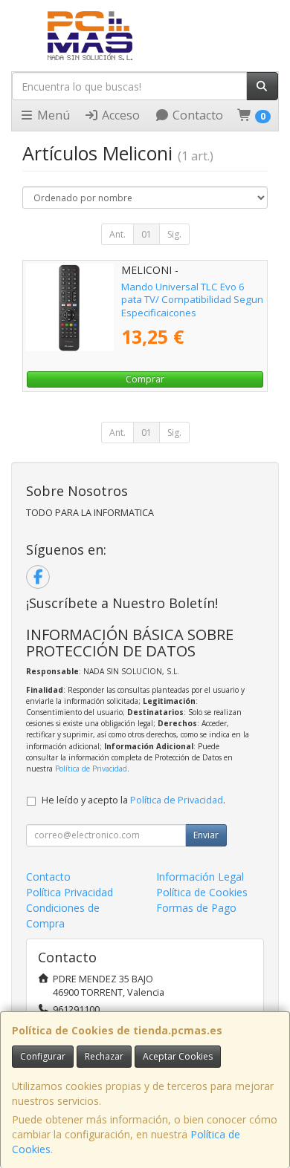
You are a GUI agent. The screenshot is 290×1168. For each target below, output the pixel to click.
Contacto (196, 115)
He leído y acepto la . (133, 800)
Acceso (119, 115)
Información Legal (200, 877)
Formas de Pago (196, 908)
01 (146, 234)
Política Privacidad (69, 892)
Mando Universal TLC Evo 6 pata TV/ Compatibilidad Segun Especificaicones (192, 299)
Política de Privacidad (91, 768)
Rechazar (104, 1056)
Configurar (42, 1056)
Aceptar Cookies (178, 1056)
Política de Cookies (202, 892)
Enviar (206, 835)
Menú (52, 115)
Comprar (145, 379)
